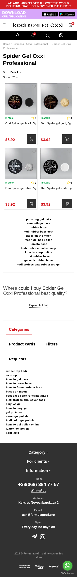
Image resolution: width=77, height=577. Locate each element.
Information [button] (37, 471)
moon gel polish (17, 416)
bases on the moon (38, 235)
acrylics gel (13, 403)
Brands (18, 44)
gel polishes (14, 412)
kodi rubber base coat (38, 231)
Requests (17, 359)
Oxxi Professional (37, 44)
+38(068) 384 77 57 (38, 484)
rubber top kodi (16, 371)
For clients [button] (37, 461)
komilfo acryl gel (17, 408)
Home (6, 44)
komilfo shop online (38, 252)
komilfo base (38, 243)
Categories (19, 329)
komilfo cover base (19, 383)
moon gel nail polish (38, 239)
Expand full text (38, 305)
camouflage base (38, 223)
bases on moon (16, 391)
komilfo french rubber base (24, 387)
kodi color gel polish (20, 420)
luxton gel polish (17, 428)
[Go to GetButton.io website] (67, 573)
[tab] (38, 452)
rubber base (38, 227)
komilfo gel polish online (22, 424)
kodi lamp (12, 432)
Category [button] (37, 452)
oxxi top (11, 375)
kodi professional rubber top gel (38, 264)
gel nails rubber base (38, 260)
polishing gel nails (38, 219)
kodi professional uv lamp (38, 248)
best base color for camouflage (27, 395)
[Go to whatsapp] (67, 566)
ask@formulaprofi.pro (38, 514)
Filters (52, 344)
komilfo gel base (17, 379)
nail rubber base (39, 256)
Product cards (22, 344)
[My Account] (17, 35)
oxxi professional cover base (25, 399)
